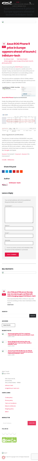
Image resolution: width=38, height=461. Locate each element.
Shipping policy (9, 409)
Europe (19, 61)
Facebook (3, 171)
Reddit (21, 171)
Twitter (7, 171)
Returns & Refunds (10, 406)
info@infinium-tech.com (12, 388)
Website (7, 240)
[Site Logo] (7, 3)
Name (7, 226)
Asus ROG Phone (7, 97)
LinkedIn (10, 171)
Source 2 (18, 154)
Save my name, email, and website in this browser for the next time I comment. (19, 249)
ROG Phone (19, 67)
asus (14, 61)
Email (17, 171)
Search (4, 311)
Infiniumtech (25, 61)
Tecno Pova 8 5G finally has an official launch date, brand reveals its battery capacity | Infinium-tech (20, 352)
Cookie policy (8, 397)
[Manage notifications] (3, 457)
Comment (8, 206)
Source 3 (25, 154)
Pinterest (14, 171)
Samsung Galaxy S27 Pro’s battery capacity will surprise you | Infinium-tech (21, 334)
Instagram (10, 432)
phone (4, 63)
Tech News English (22, 59)
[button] (30, 3)
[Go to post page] (4, 335)
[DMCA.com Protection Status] (9, 440)
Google (6, 150)
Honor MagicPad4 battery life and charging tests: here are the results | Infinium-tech (19, 343)
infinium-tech (10, 59)
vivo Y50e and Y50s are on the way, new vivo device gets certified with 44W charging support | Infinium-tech (21, 294)
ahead (6, 61)
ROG (10, 63)
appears (10, 61)
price (7, 63)
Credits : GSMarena (8, 160)
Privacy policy (9, 400)
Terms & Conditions (10, 403)
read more (10, 304)
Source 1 (4, 154)
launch (31, 61)
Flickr (14, 432)
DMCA (6, 412)
